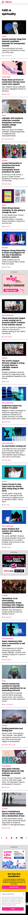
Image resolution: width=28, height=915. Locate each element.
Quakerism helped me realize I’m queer (12, 407)
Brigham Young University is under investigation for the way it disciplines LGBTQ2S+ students (13, 253)
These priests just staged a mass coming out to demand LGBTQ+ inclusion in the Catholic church (13, 321)
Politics (4, 36)
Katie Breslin (7, 422)
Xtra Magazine (8, 2)
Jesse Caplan (7, 460)
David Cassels (7, 659)
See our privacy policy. (10, 905)
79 (21, 838)
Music (4, 681)
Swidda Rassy (7, 547)
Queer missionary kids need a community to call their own (13, 643)
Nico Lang (6, 381)
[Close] (24, 894)
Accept (13, 909)
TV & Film (4, 595)
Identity (4, 725)
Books (4, 205)
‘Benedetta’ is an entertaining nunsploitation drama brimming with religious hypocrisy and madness (13, 602)
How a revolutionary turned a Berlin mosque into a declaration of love (13, 813)
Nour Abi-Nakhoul (8, 704)
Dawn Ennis (7, 94)
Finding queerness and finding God (12, 729)
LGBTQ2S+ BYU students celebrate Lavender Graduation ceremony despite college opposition (12, 122)
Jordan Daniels (8, 336)
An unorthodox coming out (14, 446)
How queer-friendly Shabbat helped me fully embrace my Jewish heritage (13, 772)
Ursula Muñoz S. (8, 55)
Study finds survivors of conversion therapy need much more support (13, 82)
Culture (4, 481)
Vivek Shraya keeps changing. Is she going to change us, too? (13, 210)
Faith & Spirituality (7, 315)
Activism (4, 160)
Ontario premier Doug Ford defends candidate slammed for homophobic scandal (14, 42)
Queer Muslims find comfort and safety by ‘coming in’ (12, 531)
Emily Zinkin (7, 787)
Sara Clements (7, 617)
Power (4, 115)
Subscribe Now (14, 887)
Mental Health (6, 77)
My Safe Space (6, 766)
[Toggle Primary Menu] (3, 2)
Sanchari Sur (7, 226)
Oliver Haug (7, 505)
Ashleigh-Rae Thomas (9, 744)
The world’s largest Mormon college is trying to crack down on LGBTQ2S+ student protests (13, 365)
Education (5, 247)
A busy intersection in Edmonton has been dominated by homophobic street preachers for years (12, 167)
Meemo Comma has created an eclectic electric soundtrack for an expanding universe (14, 687)
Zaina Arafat (7, 828)
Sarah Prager (7, 267)
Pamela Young (7, 184)
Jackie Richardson (9, 139)
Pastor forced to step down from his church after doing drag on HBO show (13, 487)
